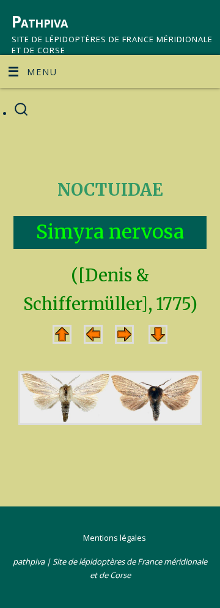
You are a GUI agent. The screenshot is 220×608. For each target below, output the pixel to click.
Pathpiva (40, 21)
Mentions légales (114, 537)
